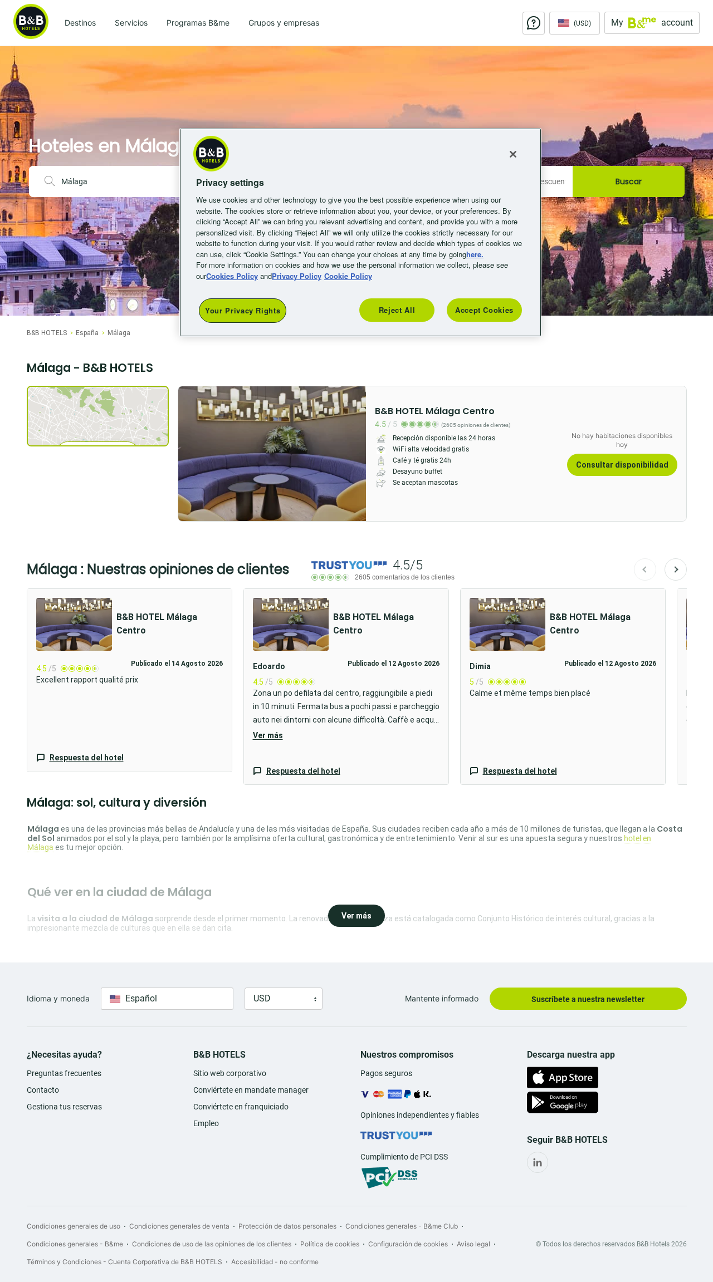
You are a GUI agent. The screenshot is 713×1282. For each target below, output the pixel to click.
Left (190, 453)
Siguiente (676, 569)
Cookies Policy (232, 276)
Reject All (397, 309)
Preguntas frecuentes (64, 1073)
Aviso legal (473, 1244)
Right (354, 453)
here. (475, 254)
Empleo (206, 1123)
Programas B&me (198, 22)
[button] (129, 680)
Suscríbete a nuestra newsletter (587, 999)
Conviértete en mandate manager (251, 1089)
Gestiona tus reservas (64, 1106)
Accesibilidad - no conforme (275, 1262)
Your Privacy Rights (242, 310)
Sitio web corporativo (229, 1073)
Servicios (131, 22)
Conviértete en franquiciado (241, 1106)
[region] (360, 232)
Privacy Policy (296, 276)
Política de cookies (329, 1244)
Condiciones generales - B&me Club (401, 1226)
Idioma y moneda (58, 998)
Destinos (80, 22)
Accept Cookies (484, 309)
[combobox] (122, 181)
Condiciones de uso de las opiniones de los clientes (211, 1244)
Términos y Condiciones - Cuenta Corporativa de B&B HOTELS (124, 1262)
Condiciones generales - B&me (75, 1244)
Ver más (268, 735)
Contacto (43, 1089)
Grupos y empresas (283, 22)
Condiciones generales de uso (73, 1226)
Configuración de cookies (408, 1244)
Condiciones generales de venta (179, 1226)
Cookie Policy (348, 276)
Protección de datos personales (287, 1226)
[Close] (513, 154)
